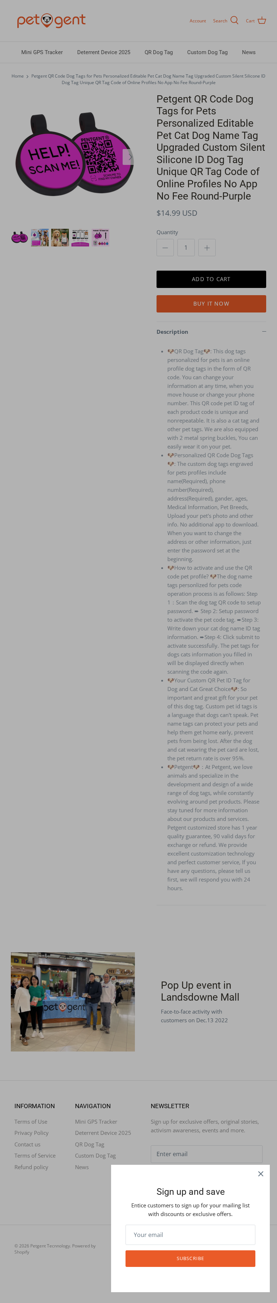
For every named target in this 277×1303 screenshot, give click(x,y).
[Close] (261, 1174)
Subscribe (190, 1258)
